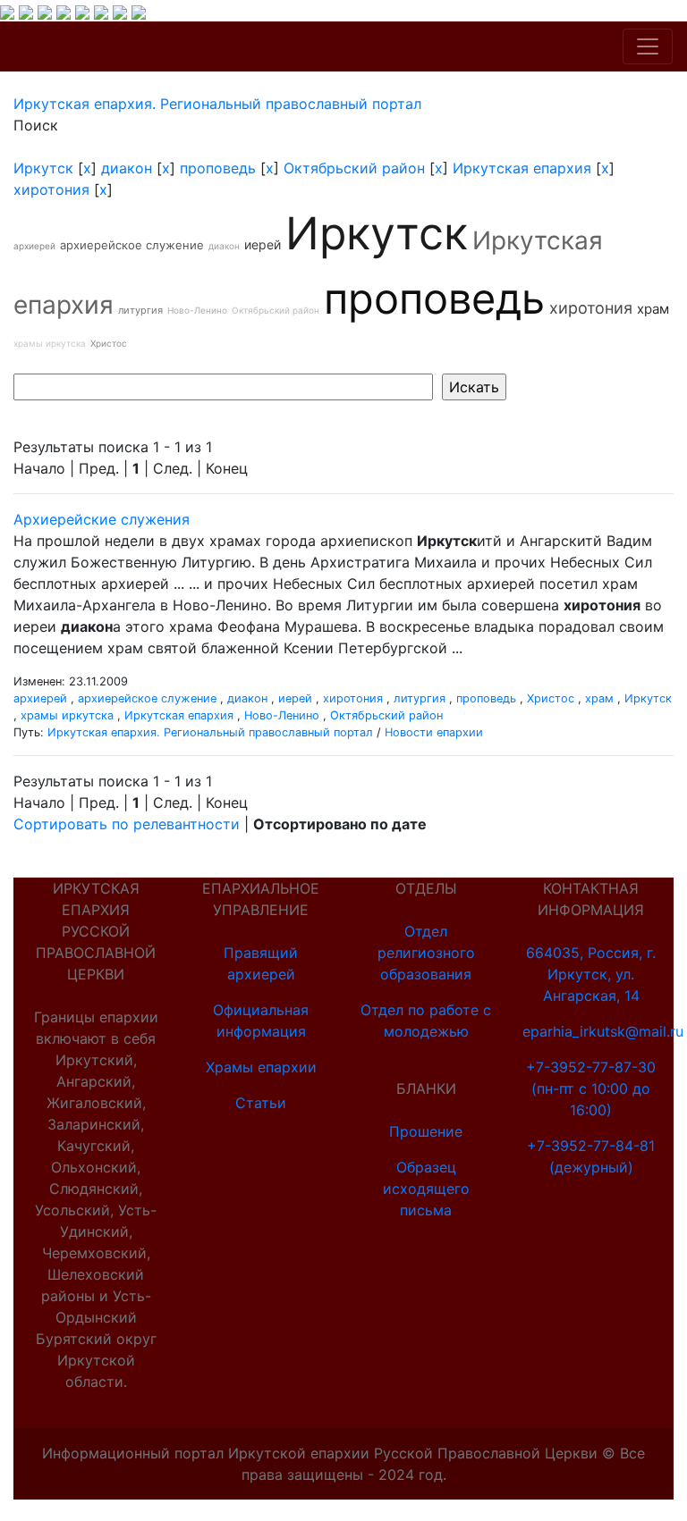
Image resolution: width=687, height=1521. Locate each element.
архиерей (34, 245)
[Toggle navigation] (648, 46)
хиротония (51, 189)
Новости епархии (434, 732)
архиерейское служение (132, 245)
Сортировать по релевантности (126, 824)
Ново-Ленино (197, 310)
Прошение (425, 1131)
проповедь (218, 168)
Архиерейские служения (101, 519)
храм (653, 308)
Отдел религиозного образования (426, 952)
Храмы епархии (261, 1067)
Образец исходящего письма (426, 1188)
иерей (262, 244)
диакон (126, 168)
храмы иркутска (49, 343)
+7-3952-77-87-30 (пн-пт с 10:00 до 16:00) (591, 1088)
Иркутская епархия (522, 168)
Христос (108, 343)
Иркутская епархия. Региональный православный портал (210, 732)
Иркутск (43, 168)
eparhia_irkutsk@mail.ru (602, 1031)
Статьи (260, 1103)
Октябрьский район (354, 168)
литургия (140, 310)
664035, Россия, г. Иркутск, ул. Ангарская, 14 (591, 974)
